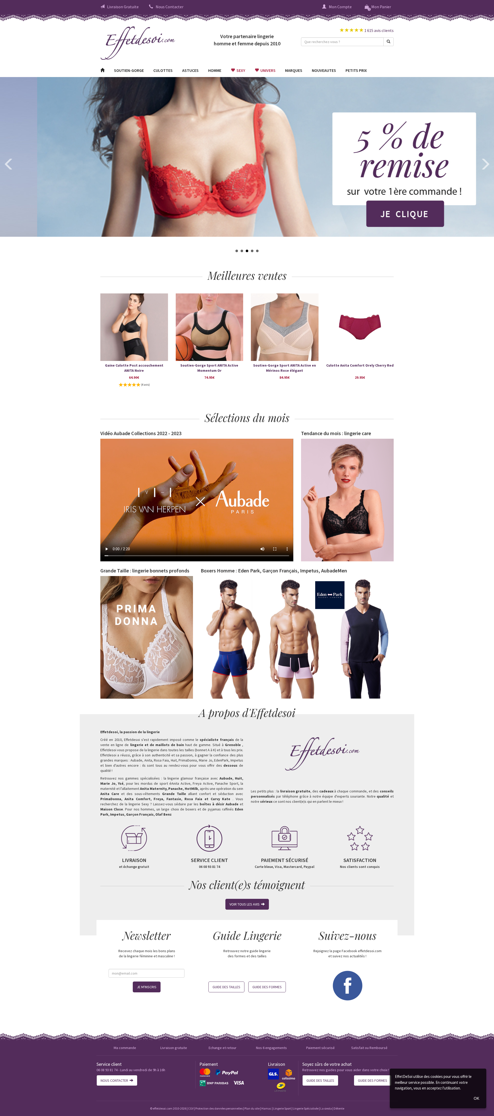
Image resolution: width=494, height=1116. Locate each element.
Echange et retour (222, 1047)
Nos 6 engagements (271, 1047)
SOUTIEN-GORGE (129, 70)
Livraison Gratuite (123, 6)
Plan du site (252, 1108)
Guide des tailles (226, 987)
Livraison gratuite (173, 1047)
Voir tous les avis (245, 904)
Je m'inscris (146, 987)
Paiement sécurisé (320, 1047)
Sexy (240, 70)
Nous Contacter (169, 6)
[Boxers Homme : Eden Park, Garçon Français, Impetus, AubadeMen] (297, 637)
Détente (339, 1108)
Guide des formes (267, 987)
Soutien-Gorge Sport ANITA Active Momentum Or (209, 368)
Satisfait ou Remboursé (369, 1047)
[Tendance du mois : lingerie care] (347, 500)
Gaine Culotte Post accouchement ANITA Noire (134, 368)
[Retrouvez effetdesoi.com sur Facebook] (347, 985)
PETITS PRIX (356, 70)
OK (476, 1098)
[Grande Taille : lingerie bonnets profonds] (146, 637)
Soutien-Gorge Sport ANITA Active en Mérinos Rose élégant (284, 368)
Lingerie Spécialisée (306, 1108)
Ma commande (125, 1047)
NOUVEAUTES (324, 70)
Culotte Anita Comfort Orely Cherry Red (360, 365)
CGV (190, 1108)
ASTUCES (190, 70)
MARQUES (293, 70)
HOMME (214, 70)
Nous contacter (115, 1080)
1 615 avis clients (379, 30)
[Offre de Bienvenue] (247, 157)
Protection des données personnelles (219, 1108)
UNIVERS (267, 70)
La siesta (326, 1108)
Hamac (266, 1108)
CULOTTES (163, 70)
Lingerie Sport (282, 1108)
